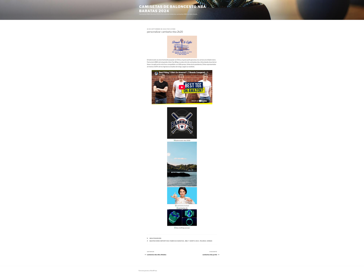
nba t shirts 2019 (192, 241)
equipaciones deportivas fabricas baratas (167, 241)
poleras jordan (206, 241)
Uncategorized (155, 238)
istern (172, 29)
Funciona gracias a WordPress (148, 270)
